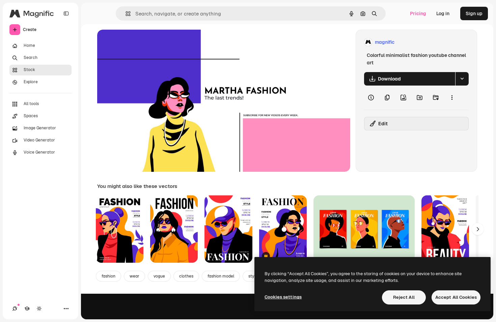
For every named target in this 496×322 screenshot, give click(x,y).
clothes (186, 276)
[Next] (478, 229)
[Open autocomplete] (125, 13)
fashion (108, 276)
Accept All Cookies (456, 297)
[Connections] (14, 308)
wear (134, 276)
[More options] (452, 97)
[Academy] (27, 308)
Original (140, 42)
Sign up (474, 13)
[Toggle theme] (39, 308)
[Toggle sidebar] (66, 13)
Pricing (418, 13)
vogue (159, 276)
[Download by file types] (462, 79)
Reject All (404, 297)
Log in (442, 13)
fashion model (221, 276)
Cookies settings (283, 297)
